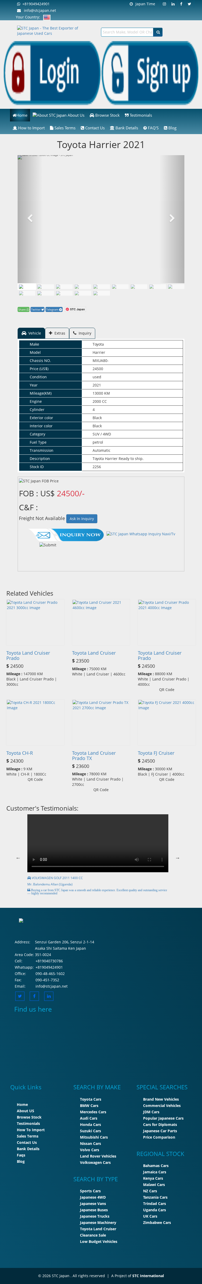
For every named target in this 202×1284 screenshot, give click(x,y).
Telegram (52, 309)
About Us (75, 115)
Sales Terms (64, 127)
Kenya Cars (153, 1178)
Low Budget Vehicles (98, 1241)
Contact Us (94, 127)
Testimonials (140, 115)
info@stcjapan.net (38, 10)
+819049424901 (35, 3)
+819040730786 (49, 960)
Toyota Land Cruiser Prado (28, 655)
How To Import (31, 1129)
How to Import (31, 127)
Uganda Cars (154, 1209)
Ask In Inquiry (82, 518)
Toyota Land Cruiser (94, 653)
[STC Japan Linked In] (48, 996)
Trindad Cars (154, 1203)
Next (177, 857)
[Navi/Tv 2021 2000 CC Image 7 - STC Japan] (157, 286)
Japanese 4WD (93, 1197)
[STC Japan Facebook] (181, 4)
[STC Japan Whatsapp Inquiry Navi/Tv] (140, 533)
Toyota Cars (90, 1099)
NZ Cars (150, 1190)
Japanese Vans (93, 1203)
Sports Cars (90, 1190)
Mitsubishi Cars (94, 1137)
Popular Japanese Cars (163, 1118)
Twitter (36, 309)
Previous (18, 857)
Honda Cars (90, 1124)
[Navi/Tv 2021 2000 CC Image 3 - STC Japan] (82, 286)
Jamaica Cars (154, 1171)
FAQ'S (153, 127)
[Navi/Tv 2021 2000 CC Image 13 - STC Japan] (101, 293)
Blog (171, 127)
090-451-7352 (47, 979)
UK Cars (150, 1216)
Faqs (21, 1155)
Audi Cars (88, 1118)
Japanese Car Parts (160, 1130)
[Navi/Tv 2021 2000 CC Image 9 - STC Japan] (26, 293)
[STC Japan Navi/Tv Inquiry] (66, 533)
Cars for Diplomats (160, 1124)
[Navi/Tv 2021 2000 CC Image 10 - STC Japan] (45, 293)
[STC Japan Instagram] (164, 4)
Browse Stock (107, 115)
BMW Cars (89, 1105)
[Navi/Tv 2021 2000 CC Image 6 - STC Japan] (138, 286)
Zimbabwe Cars (157, 1222)
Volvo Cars (89, 1149)
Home (21, 115)
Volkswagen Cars (95, 1162)
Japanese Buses (94, 1209)
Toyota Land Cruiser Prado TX (94, 755)
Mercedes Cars (93, 1111)
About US (25, 1110)
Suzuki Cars (90, 1130)
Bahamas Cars (156, 1165)
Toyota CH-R (19, 753)
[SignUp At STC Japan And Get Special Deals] (150, 72)
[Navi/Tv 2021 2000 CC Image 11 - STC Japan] (64, 293)
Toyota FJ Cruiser (156, 753)
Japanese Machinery (98, 1222)
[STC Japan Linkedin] (173, 4)
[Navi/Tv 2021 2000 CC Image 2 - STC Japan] (64, 286)
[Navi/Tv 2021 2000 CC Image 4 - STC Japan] (101, 286)
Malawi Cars (154, 1184)
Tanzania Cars (155, 1197)
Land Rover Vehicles (98, 1156)
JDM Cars (151, 1111)
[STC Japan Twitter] (189, 4)
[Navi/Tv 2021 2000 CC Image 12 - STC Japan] (82, 293)
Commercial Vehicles (162, 1105)
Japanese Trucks (94, 1216)
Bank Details (126, 127)
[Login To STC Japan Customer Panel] (52, 72)
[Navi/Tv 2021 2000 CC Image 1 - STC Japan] (26, 286)
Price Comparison (159, 1137)
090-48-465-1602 (50, 973)
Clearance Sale (93, 1235)
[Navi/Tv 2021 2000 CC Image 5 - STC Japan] (120, 286)
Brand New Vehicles (161, 1099)
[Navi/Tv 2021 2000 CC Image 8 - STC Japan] (176, 286)
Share (22, 309)
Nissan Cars (90, 1143)
